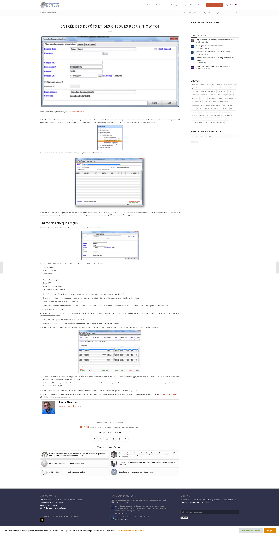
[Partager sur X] (101, 439)
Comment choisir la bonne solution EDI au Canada (213, 52)
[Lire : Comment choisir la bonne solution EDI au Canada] (193, 53)
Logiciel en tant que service (220, 101)
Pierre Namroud (117, 422)
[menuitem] (150, 5)
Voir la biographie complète (72, 406)
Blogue (110, 23)
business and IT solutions (199, 91)
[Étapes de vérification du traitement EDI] (277, 267)
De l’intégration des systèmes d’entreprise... (210, 46)
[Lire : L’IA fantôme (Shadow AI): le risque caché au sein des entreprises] (193, 67)
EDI (219, 94)
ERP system (195, 98)
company (231, 91)
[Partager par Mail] (126, 439)
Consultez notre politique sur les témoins (131, 531)
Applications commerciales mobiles (225, 84)
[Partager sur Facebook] (95, 439)
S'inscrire (194, 142)
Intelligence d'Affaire (230, 98)
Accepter (270, 531)
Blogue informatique (48, 13)
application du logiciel (206, 84)
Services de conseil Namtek (227, 112)
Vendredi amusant (197, 122)
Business (232, 88)
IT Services (206, 101)
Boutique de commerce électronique (217, 88)
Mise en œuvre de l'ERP (213, 105)
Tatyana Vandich (78, 112)
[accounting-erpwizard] (110, 71)
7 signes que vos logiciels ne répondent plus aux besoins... (215, 40)
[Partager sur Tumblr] (113, 439)
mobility (230, 105)
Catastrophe (211, 91)
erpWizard (203, 98)
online (199, 108)
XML (206, 122)
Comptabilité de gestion (111, 427)
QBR (231, 108)
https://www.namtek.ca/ (57, 508)
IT (192, 101)
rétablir (201, 112)
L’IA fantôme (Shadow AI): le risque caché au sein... (213, 66)
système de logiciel (222, 119)
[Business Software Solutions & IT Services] (49, 5)
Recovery (194, 112)
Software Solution (204, 115)
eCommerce (212, 94)
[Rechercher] (227, 5)
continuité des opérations (199, 94)
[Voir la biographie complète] (87, 406)
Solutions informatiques (208, 119)
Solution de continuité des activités (221, 115)
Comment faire (95, 427)
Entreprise (225, 94)
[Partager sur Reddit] (119, 439)
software (194, 115)
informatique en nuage (215, 98)
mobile (224, 105)
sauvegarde (213, 112)
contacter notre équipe (167, 394)
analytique (195, 84)
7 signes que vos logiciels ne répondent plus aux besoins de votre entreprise (141, 500)
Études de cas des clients (216, 122)
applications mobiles (198, 88)
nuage (193, 108)
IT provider (198, 101)
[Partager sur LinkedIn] (107, 439)
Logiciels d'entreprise (198, 105)
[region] (139, 530)
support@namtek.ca (54, 505)
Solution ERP (195, 119)
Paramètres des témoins (251, 531)
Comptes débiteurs (129, 427)
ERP (138, 427)
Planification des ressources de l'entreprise (215, 108)
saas (207, 112)
